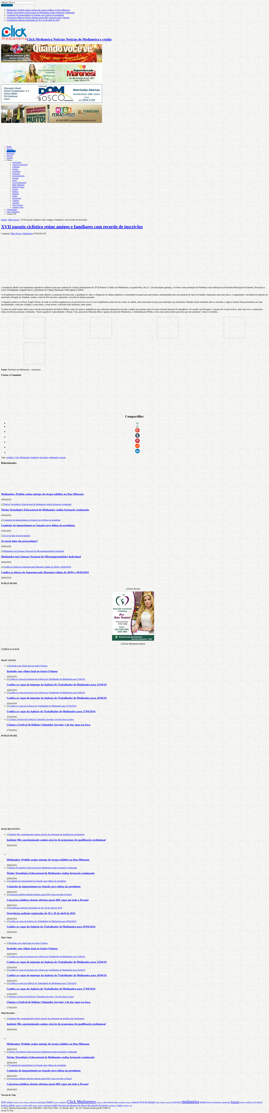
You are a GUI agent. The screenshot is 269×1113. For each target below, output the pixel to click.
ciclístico (10, 457)
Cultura (15, 169)
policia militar (8, 1105)
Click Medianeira (22, 457)
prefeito (19, 1106)
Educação (16, 174)
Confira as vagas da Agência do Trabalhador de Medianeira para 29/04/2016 (51, 926)
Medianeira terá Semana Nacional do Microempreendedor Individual (41, 556)
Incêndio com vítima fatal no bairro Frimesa (32, 671)
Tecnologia (16, 198)
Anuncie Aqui (17, 207)
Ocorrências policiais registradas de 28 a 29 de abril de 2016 (33, 20)
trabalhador (112, 1105)
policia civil (251, 1102)
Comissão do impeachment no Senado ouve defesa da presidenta (35, 15)
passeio (62, 457)
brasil (50, 1102)
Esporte (10, 158)
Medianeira (11, 151)
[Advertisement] (134, 782)
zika (130, 1105)
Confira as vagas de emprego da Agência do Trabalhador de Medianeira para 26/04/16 (57, 697)
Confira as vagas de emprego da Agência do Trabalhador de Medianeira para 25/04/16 (57, 684)
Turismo (15, 203)
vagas (120, 1105)
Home (9, 147)
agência (25, 1102)
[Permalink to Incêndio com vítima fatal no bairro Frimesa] (27, 666)
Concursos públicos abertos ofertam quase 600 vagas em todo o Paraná (38, 17)
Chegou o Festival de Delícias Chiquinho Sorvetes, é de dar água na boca (48, 724)
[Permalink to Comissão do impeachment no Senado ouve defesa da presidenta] (36, 881)
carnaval (56, 1102)
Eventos (15, 178)
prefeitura (25, 1106)
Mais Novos (13, 220)
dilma (116, 1102)
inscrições (44, 457)
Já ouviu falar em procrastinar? (19, 541)
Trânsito (15, 201)
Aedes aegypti (18, 1102)
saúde (54, 1105)
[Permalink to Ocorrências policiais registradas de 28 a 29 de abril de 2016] (34, 908)
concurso (99, 1102)
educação (128, 1102)
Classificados (12, 209)
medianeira (54, 457)
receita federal (47, 1106)
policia (242, 1102)
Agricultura (16, 162)
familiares (35, 457)
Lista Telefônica (13, 212)
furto (158, 1102)
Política (15, 192)
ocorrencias (216, 1102)
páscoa (35, 1106)
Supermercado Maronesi (67, 1105)
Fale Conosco (17, 205)
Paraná (15, 189)
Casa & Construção (19, 165)
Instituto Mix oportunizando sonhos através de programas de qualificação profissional (56, 839)
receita (40, 1106)
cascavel (63, 1102)
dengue (110, 1102)
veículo (126, 1105)
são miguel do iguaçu (97, 1105)
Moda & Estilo (18, 187)
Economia (16, 171)
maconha (168, 1102)
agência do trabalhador (37, 1102)
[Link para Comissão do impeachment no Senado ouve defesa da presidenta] (30, 520)
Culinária (16, 167)
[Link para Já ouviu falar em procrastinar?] (15, 535)
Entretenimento (18, 176)
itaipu (162, 1102)
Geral (14, 180)
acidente (10, 1102)
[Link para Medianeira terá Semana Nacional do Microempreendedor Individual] (32, 551)
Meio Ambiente (18, 185)
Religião (15, 194)
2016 (3, 1102)
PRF (30, 1106)
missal (203, 1102)
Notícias (10, 149)
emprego (135, 1102)
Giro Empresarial (19, 183)
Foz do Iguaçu (148, 1102)
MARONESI (176, 1102)
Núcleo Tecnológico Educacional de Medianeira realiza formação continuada (41, 12)
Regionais (10, 153)
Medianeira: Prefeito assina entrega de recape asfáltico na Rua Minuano (38, 10)
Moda (208, 1102)
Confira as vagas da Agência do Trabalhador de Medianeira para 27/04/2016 (51, 711)
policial (259, 1102)
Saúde (14, 196)
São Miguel (82, 1105)
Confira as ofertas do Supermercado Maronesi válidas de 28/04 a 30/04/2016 (45, 572)
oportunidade (226, 1102)
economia (121, 1102)
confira (105, 1102)
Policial (10, 156)
